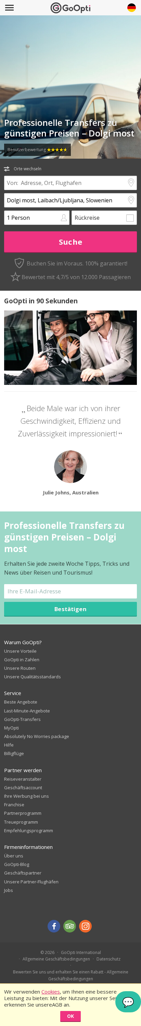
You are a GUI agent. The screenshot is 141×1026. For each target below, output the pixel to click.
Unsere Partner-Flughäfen (31, 882)
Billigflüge (14, 753)
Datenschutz (108, 959)
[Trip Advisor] (69, 926)
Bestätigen (70, 609)
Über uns (13, 856)
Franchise (14, 804)
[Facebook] (54, 926)
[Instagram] (85, 926)
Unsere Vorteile (20, 651)
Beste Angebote (20, 702)
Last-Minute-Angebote (27, 711)
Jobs (8, 890)
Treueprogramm (21, 822)
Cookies (50, 991)
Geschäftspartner (22, 873)
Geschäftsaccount (23, 787)
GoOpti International (81, 952)
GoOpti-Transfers (22, 719)
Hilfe (9, 745)
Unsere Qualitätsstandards (32, 677)
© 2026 (47, 952)
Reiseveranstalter (22, 779)
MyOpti (11, 728)
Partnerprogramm (22, 813)
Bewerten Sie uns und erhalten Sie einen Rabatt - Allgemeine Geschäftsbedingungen (70, 975)
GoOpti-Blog (16, 864)
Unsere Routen (20, 668)
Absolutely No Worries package (36, 736)
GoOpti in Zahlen (21, 659)
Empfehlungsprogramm (28, 830)
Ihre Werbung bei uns (26, 796)
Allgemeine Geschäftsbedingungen (56, 959)
